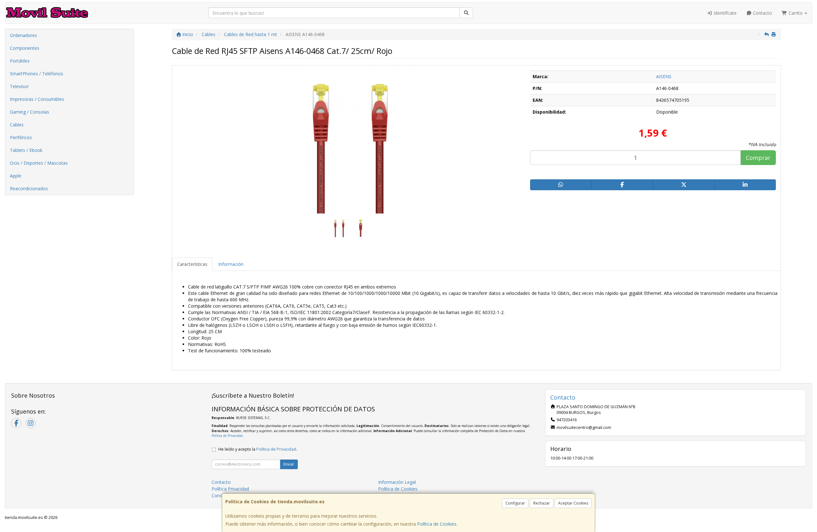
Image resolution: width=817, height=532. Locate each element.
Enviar (288, 464)
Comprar (758, 157)
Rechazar (541, 503)
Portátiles (20, 61)
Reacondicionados (29, 188)
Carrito (795, 13)
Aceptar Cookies (573, 503)
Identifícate (724, 13)
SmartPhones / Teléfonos (36, 74)
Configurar (515, 503)
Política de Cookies (436, 524)
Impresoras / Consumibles (37, 99)
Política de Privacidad (227, 435)
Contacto (762, 13)
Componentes (24, 48)
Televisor (19, 86)
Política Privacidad (230, 489)
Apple (15, 176)
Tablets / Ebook (26, 150)
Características (192, 264)
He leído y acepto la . (257, 449)
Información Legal (397, 482)
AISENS (663, 76)
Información (231, 264)
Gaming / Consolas (29, 112)
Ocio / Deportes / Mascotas (39, 163)
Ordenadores (23, 35)
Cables (17, 125)
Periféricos (21, 137)
